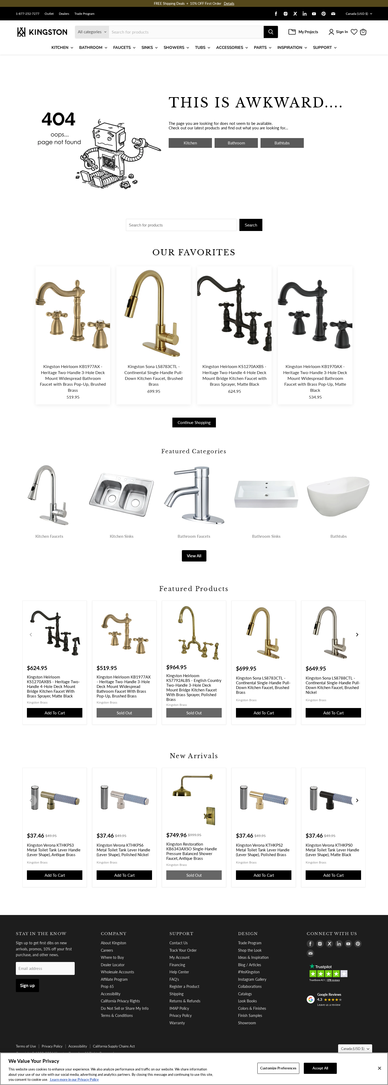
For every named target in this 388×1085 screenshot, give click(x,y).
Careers (107, 950)
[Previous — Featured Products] (31, 634)
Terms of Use (26, 1046)
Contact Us (178, 943)
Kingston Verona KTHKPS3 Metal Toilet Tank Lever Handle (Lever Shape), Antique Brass (54, 850)
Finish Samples (250, 1015)
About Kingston (113, 943)
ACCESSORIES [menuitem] (229, 47)
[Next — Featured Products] (357, 634)
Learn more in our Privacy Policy (74, 1079)
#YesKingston (249, 972)
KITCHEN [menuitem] (59, 47)
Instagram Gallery (252, 979)
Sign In (342, 31)
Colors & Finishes (252, 1008)
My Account (179, 957)
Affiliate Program (114, 979)
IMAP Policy (179, 1008)
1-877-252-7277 (27, 14)
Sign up (27, 985)
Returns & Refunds (184, 1001)
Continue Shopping (194, 422)
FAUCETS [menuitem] (122, 47)
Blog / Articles (249, 965)
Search (251, 225)
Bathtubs (282, 142)
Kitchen (190, 142)
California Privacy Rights (120, 1001)
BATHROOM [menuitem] (90, 47)
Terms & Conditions (117, 1015)
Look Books (247, 1001)
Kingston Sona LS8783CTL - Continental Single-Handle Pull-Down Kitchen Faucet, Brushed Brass (153, 375)
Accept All (320, 1068)
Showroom (247, 1023)
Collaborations (250, 986)
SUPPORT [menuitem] (322, 47)
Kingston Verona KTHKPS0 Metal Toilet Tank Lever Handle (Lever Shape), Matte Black (332, 850)
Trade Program (84, 14)
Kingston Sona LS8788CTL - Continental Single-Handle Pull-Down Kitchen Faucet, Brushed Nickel (333, 685)
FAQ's (174, 979)
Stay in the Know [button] (41, 933)
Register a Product (184, 986)
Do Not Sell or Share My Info (125, 1008)
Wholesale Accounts (117, 972)
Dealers (64, 14)
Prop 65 (107, 986)
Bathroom (236, 142)
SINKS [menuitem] (147, 47)
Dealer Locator (113, 965)
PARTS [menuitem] (260, 47)
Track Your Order (183, 950)
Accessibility (110, 994)
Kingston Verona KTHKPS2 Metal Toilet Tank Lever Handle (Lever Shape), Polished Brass (263, 850)
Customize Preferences (278, 1068)
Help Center (179, 972)
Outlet (49, 14)
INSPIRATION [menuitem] (289, 47)
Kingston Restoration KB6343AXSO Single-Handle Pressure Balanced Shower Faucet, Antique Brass (191, 851)
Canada (357, 14)
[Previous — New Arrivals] (31, 800)
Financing (177, 965)
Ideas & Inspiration (253, 957)
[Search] (271, 32)
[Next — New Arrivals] (357, 800)
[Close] (379, 1068)
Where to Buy (112, 957)
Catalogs (245, 994)
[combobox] (186, 32)
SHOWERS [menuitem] (174, 47)
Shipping (176, 994)
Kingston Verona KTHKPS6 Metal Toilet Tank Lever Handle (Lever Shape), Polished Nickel (123, 850)
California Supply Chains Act (114, 1046)
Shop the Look (250, 950)
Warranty (177, 1023)
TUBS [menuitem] (200, 47)
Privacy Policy (180, 1015)
